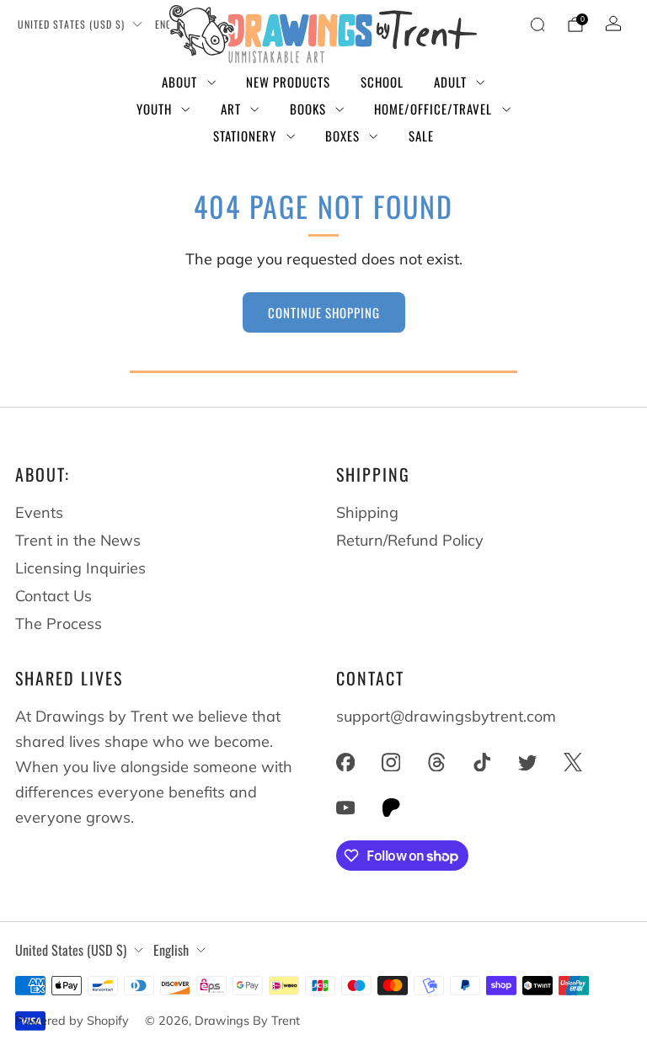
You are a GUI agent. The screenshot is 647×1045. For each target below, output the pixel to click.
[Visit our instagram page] (391, 762)
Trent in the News (78, 540)
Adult (450, 81)
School (382, 81)
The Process (58, 623)
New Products (288, 81)
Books (308, 108)
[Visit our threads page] (436, 762)
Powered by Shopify (72, 1020)
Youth (154, 108)
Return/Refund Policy (410, 540)
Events (39, 512)
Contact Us (53, 595)
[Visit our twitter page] (527, 762)
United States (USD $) (71, 24)
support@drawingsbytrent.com (446, 716)
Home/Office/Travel (433, 108)
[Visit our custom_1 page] (391, 807)
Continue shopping (324, 312)
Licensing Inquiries (80, 568)
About (179, 81)
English (171, 950)
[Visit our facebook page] (345, 762)
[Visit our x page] (573, 762)
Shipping (367, 512)
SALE (421, 135)
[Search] (537, 24)
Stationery (244, 135)
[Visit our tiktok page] (482, 762)
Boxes (342, 135)
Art (231, 108)
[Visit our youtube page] (345, 807)
